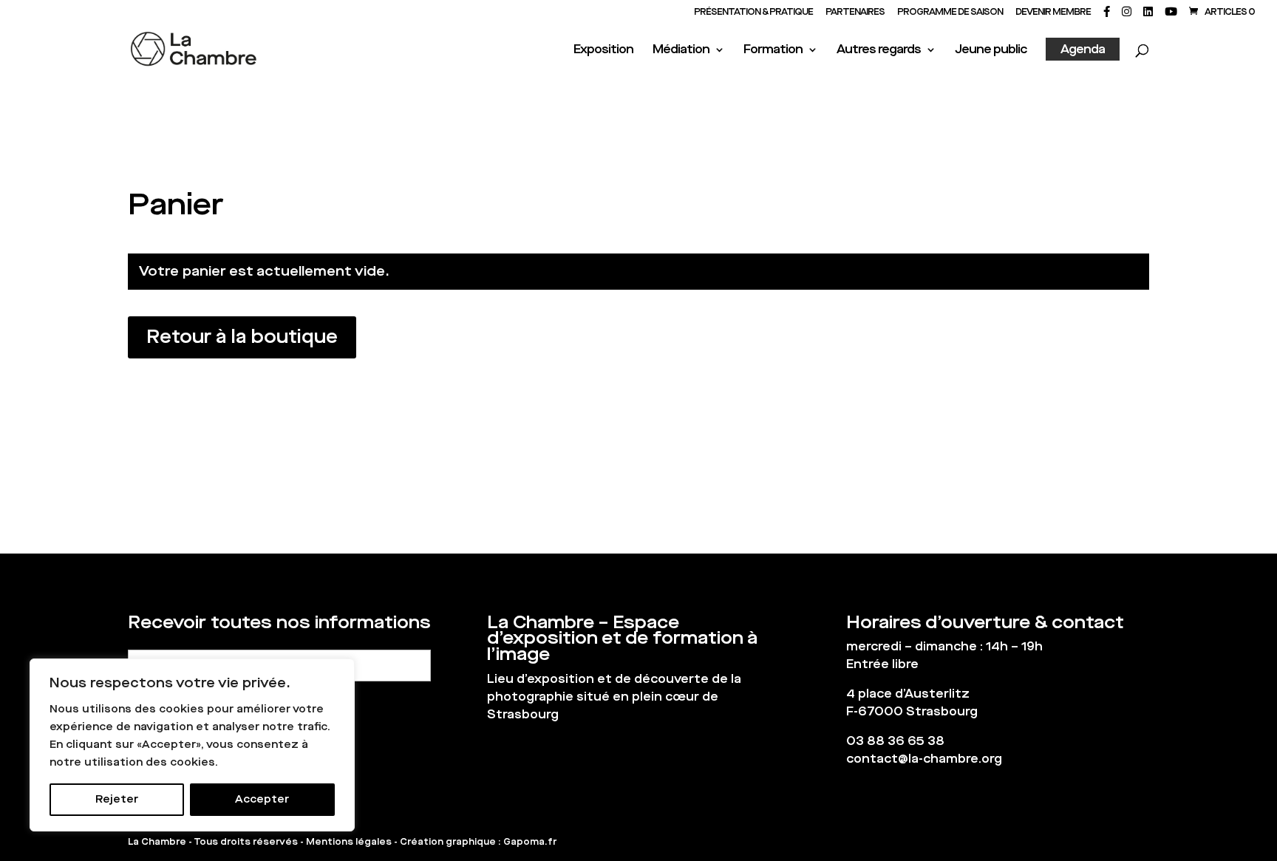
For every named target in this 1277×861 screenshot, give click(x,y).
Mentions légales (349, 842)
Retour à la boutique (242, 336)
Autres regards (879, 50)
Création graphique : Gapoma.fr (478, 842)
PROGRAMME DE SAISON (950, 12)
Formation (773, 50)
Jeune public (990, 50)
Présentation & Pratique (753, 12)
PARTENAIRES (855, 12)
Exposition (603, 50)
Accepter (262, 799)
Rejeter (116, 799)
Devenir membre (1053, 12)
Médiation (681, 50)
